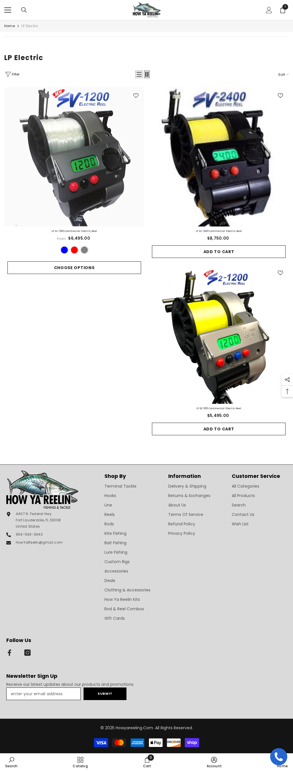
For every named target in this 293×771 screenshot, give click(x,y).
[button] (139, 74)
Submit (105, 693)
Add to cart (218, 252)
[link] (11, 762)
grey (84, 250)
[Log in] (269, 10)
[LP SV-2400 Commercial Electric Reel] (218, 156)
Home (9, 25)
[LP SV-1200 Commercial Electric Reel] (74, 156)
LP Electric (30, 25)
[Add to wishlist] (136, 95)
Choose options (74, 268)
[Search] (24, 10)
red (74, 250)
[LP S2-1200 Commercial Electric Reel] (218, 334)
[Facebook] (9, 652)
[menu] (7, 10)
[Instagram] (27, 652)
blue (64, 250)
